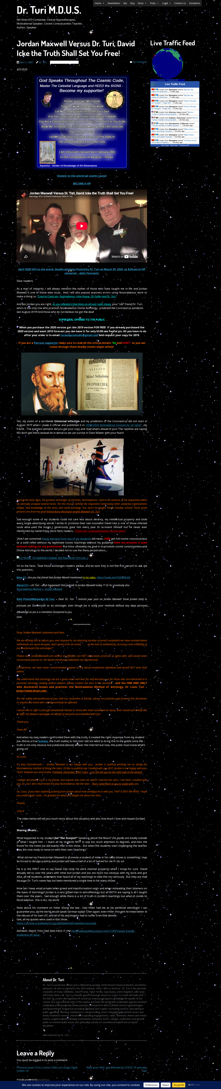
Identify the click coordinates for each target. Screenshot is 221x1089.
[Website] (44, 1030)
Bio (125, 3)
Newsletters (114, 3)
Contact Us (180, 3)
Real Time (174, 145)
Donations (194, 3)
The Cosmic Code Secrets (64, 62)
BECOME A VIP (82, 183)
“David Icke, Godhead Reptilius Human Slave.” (100, 531)
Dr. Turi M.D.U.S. (49, 9)
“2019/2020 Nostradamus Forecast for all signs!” (114, 425)
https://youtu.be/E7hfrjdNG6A (113, 577)
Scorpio (43, 741)
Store (141, 3)
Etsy (132, 3)
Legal (165, 3)
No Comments (140, 61)
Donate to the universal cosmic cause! (82, 176)
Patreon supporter (46, 343)
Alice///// (23, 585)
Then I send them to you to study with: (113, 784)
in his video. (89, 577)
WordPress (44, 1079)
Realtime (161, 80)
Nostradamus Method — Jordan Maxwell (39, 589)
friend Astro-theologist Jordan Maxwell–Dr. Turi (73, 511)
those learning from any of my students (66, 538)
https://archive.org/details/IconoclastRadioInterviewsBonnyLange (56, 923)
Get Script (165, 145)
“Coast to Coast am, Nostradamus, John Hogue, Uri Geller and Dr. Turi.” (77, 296)
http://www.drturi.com (32, 691)
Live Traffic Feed (175, 84)
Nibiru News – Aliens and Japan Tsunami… (173, 130)
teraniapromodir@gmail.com (79, 335)
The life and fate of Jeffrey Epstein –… (167, 125)
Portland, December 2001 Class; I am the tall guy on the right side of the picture (97, 772)
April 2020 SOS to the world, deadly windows (47, 269)
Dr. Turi (43, 62)
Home (98, 3)
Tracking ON (172, 80)
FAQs (153, 3)
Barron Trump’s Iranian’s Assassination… (172, 113)
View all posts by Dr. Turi (57, 1035)
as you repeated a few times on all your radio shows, (82, 304)
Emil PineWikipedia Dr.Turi (36, 599)
